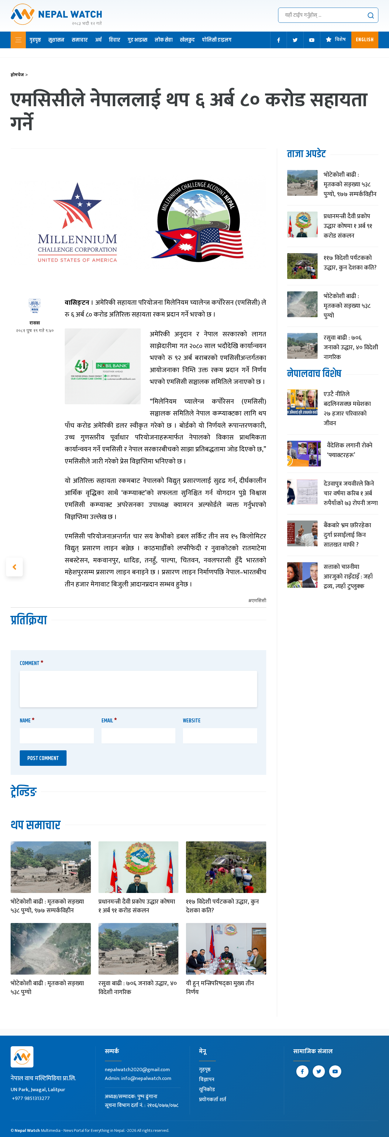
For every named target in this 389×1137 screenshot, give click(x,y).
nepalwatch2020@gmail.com (137, 1069)
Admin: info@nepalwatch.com (138, 1078)
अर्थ (98, 40)
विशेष (340, 40)
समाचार (80, 40)
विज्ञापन (206, 1079)
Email (109, 721)
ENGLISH (365, 40)
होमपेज (19, 75)
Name (27, 721)
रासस (34, 323)
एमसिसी (258, 601)
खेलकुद (187, 40)
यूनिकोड (207, 1089)
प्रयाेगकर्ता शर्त (212, 1099)
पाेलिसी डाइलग (217, 40)
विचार (114, 40)
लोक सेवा (164, 40)
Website (192, 721)
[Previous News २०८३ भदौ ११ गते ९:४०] (14, 567)
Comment (31, 663)
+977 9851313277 (31, 1098)
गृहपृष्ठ (35, 40)
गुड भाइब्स (137, 40)
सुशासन (56, 40)
